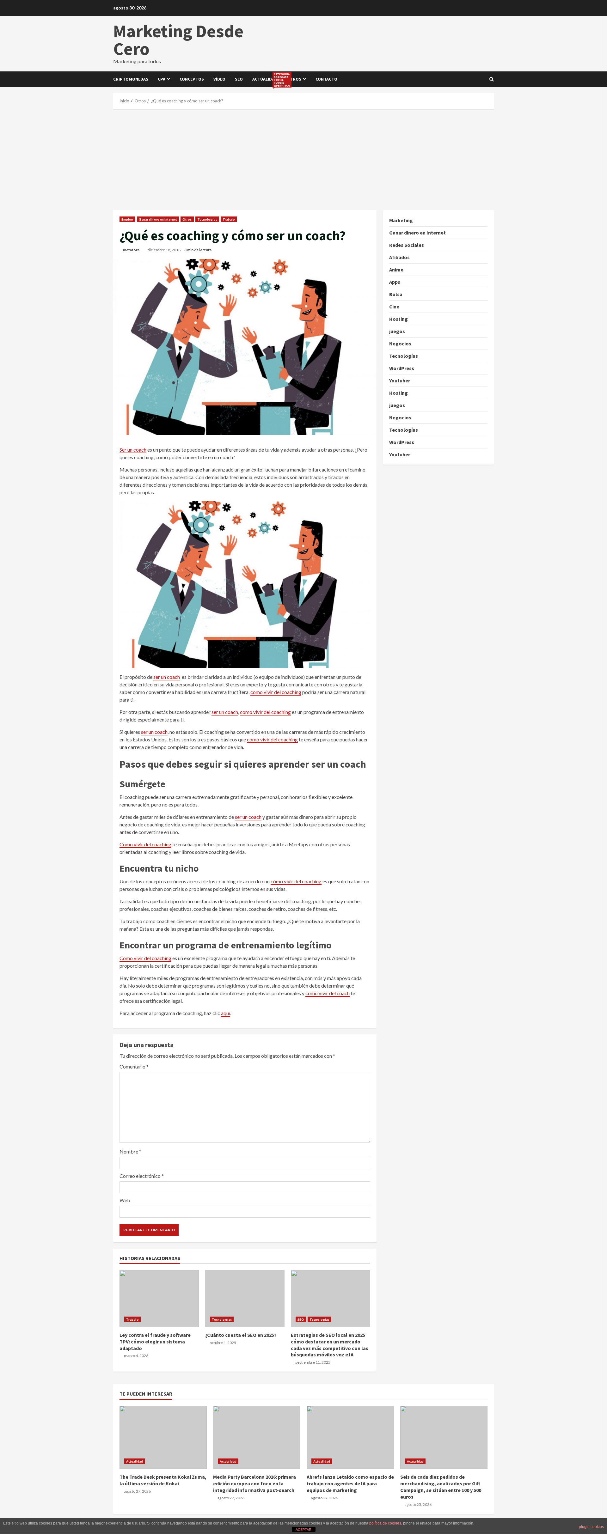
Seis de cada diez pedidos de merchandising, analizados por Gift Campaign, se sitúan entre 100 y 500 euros (443, 1437)
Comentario (134, 1066)
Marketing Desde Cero (178, 40)
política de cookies (385, 1523)
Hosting (398, 319)
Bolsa (395, 294)
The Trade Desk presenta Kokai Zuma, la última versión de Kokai (163, 1437)
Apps (394, 282)
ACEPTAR (303, 1529)
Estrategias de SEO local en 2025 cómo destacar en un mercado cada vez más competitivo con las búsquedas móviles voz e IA (330, 1298)
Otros (294, 79)
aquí (225, 1013)
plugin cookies (591, 1527)
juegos (397, 331)
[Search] (491, 79)
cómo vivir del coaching (296, 881)
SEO (239, 79)
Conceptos (192, 79)
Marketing (401, 220)
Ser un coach (133, 450)
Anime (396, 269)
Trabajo (229, 219)
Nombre (130, 1151)
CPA (161, 79)
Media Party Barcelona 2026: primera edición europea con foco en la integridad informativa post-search (256, 1437)
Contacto (326, 79)
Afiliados (399, 257)
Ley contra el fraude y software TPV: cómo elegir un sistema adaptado (159, 1298)
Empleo (127, 219)
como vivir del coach (327, 993)
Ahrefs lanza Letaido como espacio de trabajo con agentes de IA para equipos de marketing (350, 1437)
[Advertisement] (303, 159)
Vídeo (219, 79)
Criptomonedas (130, 79)
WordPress (401, 368)
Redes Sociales (406, 245)
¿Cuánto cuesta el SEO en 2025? (245, 1298)
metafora (131, 249)
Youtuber (399, 380)
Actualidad (267, 79)
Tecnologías (207, 219)
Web (125, 1200)
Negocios (400, 343)
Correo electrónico (142, 1176)
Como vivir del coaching (145, 844)
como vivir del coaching (275, 692)
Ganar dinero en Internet (158, 219)
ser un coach (166, 677)
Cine (394, 306)
